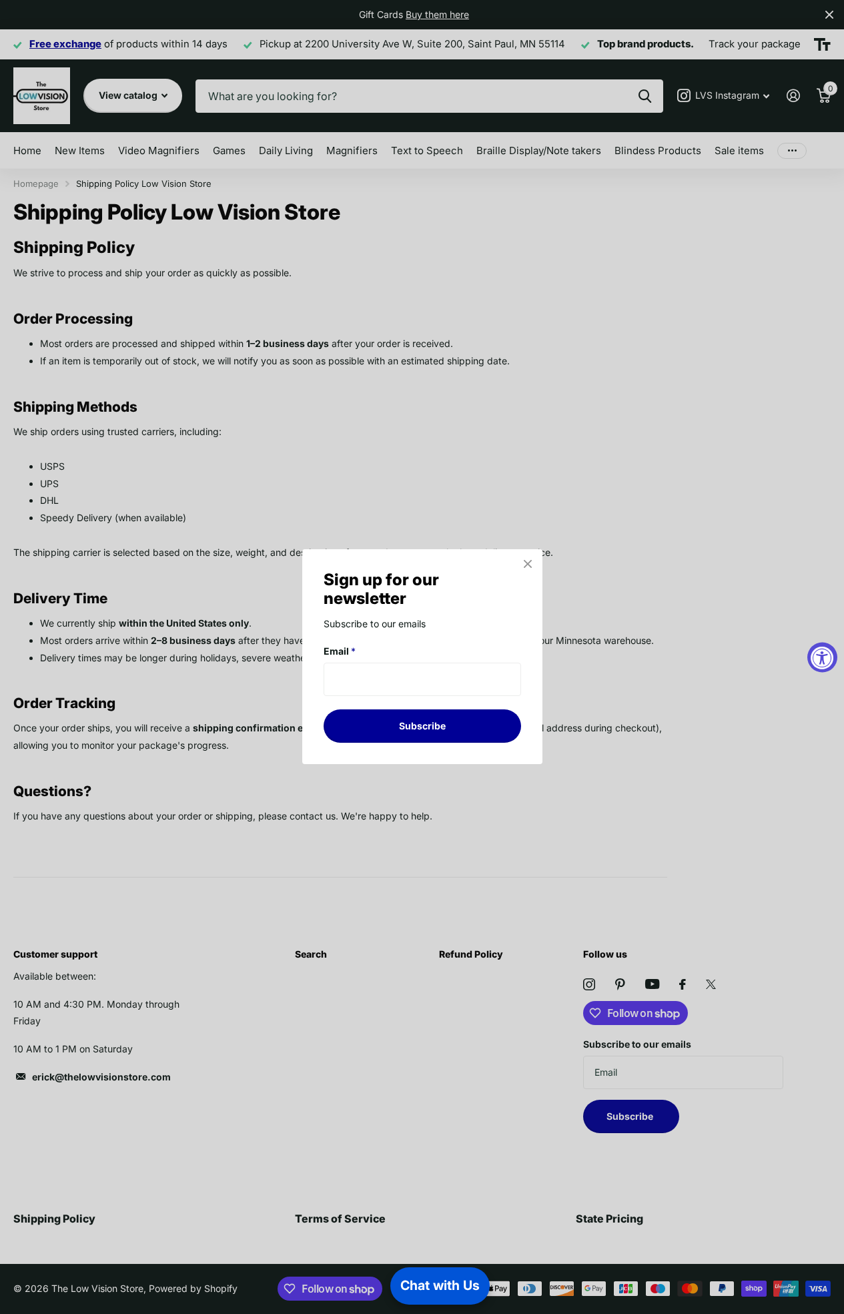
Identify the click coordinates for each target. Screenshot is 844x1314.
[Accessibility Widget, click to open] (822, 657)
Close (527, 564)
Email (340, 651)
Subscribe (422, 725)
